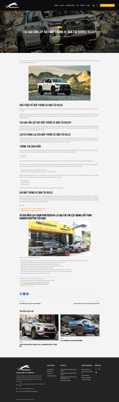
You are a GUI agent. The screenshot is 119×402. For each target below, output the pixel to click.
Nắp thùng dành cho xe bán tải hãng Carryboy (33, 209)
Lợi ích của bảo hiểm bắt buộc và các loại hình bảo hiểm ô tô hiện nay (38, 345)
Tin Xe (59, 27)
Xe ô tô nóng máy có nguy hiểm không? (71, 340)
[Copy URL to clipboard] (30, 293)
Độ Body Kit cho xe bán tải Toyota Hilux (31, 210)
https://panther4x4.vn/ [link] (29, 286)
